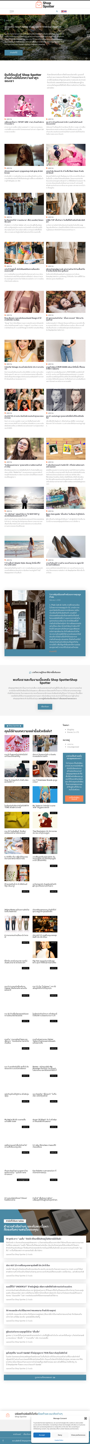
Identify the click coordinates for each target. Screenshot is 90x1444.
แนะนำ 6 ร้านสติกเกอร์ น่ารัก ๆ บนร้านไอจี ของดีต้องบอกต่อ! (64, 123)
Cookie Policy (59, 1440)
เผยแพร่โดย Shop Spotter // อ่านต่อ (19, 1254)
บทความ (8, 21)
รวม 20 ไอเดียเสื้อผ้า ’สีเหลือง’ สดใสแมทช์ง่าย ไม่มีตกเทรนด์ (15, 832)
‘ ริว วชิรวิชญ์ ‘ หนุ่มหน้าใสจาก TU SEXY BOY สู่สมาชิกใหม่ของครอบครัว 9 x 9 (21, 515)
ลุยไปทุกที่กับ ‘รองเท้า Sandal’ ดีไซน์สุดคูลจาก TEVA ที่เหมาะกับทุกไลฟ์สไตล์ (36, 1353)
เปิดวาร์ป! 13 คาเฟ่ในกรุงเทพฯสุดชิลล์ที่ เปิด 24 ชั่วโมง (45, 936)
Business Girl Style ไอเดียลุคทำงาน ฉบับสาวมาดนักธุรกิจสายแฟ (31, 28)
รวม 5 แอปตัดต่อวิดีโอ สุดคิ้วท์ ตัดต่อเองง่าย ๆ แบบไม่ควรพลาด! (16, 1067)
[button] (86, 1418)
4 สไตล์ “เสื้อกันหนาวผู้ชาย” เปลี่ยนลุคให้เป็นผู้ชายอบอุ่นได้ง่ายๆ (45, 1199)
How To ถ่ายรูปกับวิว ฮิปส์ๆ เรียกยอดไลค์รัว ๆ (16, 781)
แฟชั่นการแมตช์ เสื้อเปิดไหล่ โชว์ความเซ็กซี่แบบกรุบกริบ (15, 1146)
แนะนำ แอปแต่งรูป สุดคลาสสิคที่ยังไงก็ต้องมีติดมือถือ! (65, 417)
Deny (60, 1435)
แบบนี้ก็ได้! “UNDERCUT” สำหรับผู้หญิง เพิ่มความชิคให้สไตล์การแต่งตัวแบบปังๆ (39, 1286)
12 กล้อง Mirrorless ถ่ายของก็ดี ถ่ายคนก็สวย (44, 1146)
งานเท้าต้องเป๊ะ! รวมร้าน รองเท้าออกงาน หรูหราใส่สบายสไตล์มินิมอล (65, 564)
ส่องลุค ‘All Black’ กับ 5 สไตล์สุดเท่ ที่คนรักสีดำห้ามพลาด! (45, 1120)
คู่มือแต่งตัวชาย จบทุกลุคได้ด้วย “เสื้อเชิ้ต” (23, 1332)
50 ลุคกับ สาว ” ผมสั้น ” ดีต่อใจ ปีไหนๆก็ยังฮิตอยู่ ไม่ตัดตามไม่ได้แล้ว (33, 1239)
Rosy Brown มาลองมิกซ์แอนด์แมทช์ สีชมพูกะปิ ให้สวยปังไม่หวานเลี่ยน (22, 319)
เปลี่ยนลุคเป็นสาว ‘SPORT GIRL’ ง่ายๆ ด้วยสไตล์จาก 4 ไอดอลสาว (24, 123)
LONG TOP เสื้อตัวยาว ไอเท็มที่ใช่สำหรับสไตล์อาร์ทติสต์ (65, 221)
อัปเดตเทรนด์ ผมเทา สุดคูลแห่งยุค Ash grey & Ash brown (23, 172)
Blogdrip (70, 729)
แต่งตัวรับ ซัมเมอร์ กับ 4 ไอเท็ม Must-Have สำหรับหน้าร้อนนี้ (65, 172)
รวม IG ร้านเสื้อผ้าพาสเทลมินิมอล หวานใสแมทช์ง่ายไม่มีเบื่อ (16, 1014)
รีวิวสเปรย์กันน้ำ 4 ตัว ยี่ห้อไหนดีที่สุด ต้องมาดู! (15, 885)
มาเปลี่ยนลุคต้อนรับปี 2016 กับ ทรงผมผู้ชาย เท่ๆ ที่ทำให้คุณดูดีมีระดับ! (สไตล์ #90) (44, 858)
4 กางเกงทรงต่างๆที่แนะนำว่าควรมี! (16, 936)
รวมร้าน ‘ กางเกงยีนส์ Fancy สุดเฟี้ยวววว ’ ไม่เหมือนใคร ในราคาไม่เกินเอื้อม (16, 1041)
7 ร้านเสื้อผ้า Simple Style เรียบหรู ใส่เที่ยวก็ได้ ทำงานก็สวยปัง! (22, 564)
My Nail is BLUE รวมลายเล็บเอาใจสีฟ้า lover (15, 1120)
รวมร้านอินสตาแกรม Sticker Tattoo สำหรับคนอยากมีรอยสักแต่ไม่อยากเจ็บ (44, 1041)
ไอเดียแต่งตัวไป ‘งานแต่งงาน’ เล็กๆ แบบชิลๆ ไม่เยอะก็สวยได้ (24, 221)
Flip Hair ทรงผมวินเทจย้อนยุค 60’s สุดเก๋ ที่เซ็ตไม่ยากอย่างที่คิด (44, 962)
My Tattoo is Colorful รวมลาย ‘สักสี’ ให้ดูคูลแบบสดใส (44, 806)
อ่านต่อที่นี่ (53, 651)
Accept (42, 1435)
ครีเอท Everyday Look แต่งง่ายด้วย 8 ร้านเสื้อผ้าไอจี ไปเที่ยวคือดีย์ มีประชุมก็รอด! (65, 270)
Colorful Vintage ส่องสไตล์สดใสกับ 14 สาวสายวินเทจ (24, 368)
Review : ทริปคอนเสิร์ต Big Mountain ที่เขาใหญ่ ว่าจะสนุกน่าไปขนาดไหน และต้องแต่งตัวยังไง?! (45, 1068)
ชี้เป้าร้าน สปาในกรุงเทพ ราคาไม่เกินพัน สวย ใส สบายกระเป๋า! (15, 962)
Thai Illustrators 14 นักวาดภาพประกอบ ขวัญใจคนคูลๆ (45, 832)
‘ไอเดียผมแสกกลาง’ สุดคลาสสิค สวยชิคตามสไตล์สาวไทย (23, 466)
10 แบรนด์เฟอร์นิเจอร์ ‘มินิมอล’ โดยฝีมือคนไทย (15, 1199)
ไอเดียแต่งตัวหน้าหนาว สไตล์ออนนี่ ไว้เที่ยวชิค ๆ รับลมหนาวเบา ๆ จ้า (45, 1014)
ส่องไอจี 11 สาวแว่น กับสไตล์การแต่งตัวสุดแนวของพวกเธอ (24, 417)
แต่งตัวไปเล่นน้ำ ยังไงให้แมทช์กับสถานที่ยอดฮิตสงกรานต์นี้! (22, 270)
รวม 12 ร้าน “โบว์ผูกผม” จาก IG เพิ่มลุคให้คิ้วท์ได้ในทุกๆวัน (44, 987)
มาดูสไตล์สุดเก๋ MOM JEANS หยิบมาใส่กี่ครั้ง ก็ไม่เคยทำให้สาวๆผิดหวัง (65, 368)
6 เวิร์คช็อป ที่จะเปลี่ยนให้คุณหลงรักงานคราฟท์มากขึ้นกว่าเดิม (16, 857)
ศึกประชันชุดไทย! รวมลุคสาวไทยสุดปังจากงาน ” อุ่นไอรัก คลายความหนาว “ (16, 1172)
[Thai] (65, 11)
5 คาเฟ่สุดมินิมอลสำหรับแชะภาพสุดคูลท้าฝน (65, 596)
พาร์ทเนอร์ (17, 1434)
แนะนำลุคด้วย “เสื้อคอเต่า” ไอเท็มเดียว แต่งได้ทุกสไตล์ (44, 1095)
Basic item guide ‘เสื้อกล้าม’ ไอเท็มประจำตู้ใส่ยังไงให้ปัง (65, 515)
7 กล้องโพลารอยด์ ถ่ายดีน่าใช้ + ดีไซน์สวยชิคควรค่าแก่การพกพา (65, 466)
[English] (62, 11)
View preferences (78, 1435)
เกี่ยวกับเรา (27, 1434)
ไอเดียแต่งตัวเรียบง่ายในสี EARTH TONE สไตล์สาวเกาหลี (16, 806)
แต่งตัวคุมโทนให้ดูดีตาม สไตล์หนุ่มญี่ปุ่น (16, 1095)
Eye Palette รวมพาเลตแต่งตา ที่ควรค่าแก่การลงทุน (44, 1171)
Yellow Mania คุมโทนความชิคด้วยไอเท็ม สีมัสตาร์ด (16, 910)
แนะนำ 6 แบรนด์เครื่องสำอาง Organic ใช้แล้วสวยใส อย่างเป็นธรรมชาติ (15, 988)
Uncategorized (73, 747)
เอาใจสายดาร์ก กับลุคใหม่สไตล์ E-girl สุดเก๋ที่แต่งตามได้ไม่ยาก (45, 885)
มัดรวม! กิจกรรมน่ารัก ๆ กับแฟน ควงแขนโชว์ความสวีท (44, 755)
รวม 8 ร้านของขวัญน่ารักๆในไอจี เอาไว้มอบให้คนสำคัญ (15, 755)
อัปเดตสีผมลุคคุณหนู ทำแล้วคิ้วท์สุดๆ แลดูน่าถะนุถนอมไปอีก (44, 910)
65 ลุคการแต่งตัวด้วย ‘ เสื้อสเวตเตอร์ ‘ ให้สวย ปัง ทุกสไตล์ (65, 319)
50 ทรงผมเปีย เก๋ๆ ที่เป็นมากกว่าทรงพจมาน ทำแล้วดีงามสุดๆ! (31, 1310)
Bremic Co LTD (73, 732)
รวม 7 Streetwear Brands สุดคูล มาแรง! (45, 781)
